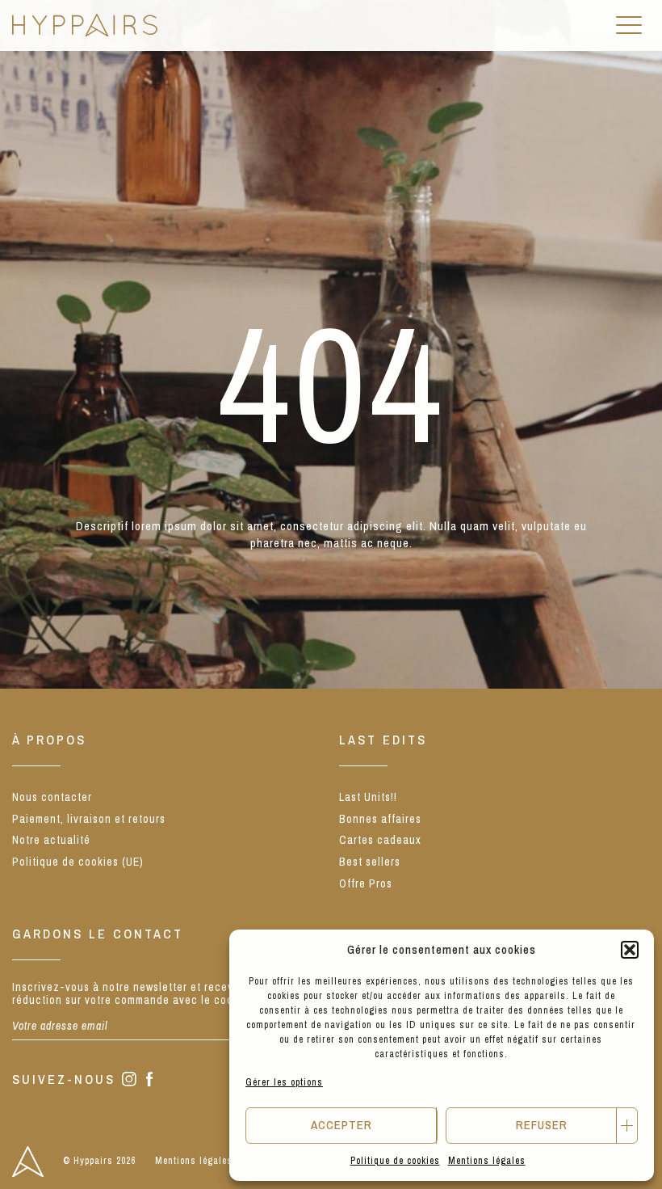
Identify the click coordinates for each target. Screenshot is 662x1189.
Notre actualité (51, 840)
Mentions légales (487, 1160)
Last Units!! (368, 797)
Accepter (341, 1124)
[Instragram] (129, 1080)
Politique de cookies (395, 1160)
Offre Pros (365, 883)
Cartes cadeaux (380, 840)
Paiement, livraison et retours (89, 819)
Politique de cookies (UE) (78, 861)
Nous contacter (52, 797)
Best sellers (369, 861)
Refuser (542, 1124)
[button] (630, 950)
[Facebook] (149, 1081)
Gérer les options (284, 1082)
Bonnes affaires (380, 819)
